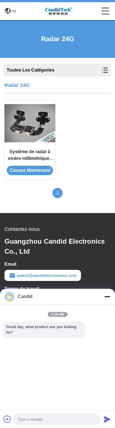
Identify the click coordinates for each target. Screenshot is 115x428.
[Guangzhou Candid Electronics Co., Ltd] (59, 11)
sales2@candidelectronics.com (46, 275)
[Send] (107, 419)
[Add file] (7, 419)
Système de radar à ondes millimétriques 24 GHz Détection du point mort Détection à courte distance (30, 155)
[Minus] (107, 296)
